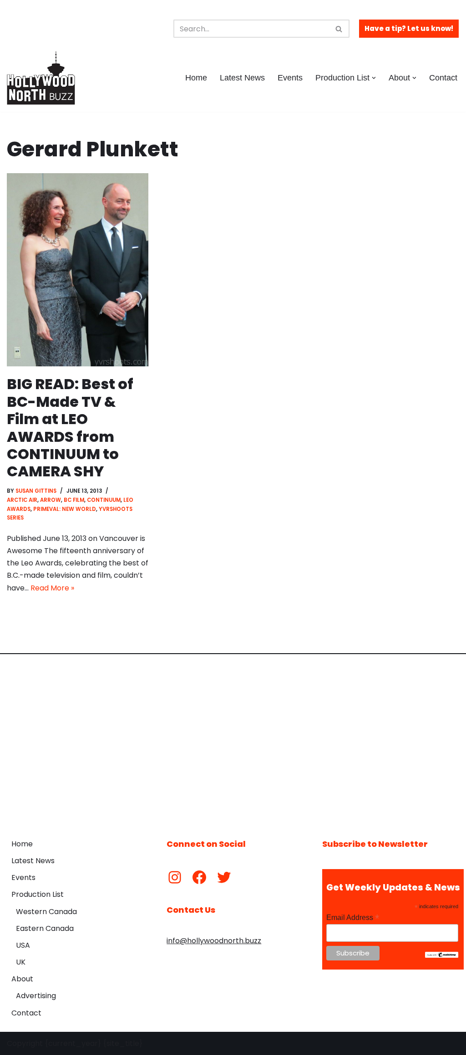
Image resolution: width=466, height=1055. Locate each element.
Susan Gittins (35, 491)
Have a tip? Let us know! (409, 28)
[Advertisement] (233, 739)
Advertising (36, 995)
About (22, 979)
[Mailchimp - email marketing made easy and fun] (441, 955)
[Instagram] (175, 877)
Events (290, 77)
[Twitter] (224, 877)
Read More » (52, 588)
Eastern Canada (45, 928)
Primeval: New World (64, 509)
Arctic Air (22, 500)
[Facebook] (199, 877)
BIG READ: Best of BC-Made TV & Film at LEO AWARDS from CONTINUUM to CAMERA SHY (70, 427)
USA (23, 945)
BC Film (74, 500)
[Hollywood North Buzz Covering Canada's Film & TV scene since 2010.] (41, 78)
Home (196, 77)
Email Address (352, 917)
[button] (374, 78)
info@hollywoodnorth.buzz (214, 940)
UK (20, 962)
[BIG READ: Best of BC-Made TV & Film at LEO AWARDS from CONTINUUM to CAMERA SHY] (77, 269)
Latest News (242, 77)
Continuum (104, 500)
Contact (443, 77)
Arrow (50, 500)
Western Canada (46, 911)
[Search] (339, 29)
